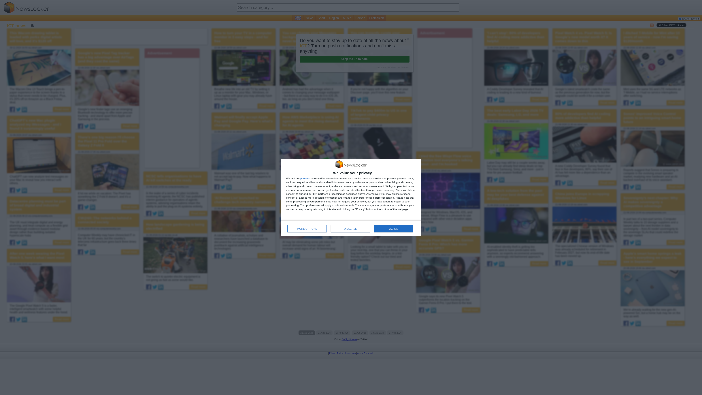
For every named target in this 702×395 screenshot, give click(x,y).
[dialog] (351, 197)
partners (305, 178)
